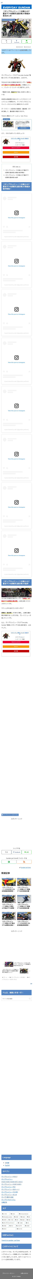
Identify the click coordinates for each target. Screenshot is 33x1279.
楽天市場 (16, 157)
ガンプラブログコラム (8, 1200)
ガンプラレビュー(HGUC (9, 1177)
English (7, 1165)
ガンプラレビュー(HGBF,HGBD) (11, 1184)
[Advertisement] (16, 737)
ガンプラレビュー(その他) (9, 1192)
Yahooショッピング (16, 147)
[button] (29, 999)
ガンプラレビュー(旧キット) (10, 1189)
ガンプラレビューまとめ (9, 1195)
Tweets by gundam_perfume (10, 1240)
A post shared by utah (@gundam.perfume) (16, 236)
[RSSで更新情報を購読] (24, 862)
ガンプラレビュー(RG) (8, 1187)
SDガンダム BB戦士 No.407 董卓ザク (20, 139)
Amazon (16, 152)
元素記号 (4, 1202)
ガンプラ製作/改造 (7, 1197)
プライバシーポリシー (8, 1273)
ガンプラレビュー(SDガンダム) (10, 815)
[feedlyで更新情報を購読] (8, 862)
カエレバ (22, 142)
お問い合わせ (24, 1273)
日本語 (7, 1163)
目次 (14, 167)
